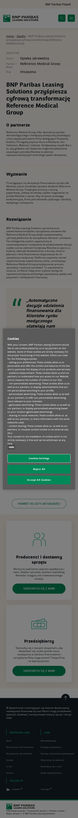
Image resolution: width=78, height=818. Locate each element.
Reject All (39, 469)
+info (11, 447)
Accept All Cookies (39, 480)
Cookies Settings (39, 458)
